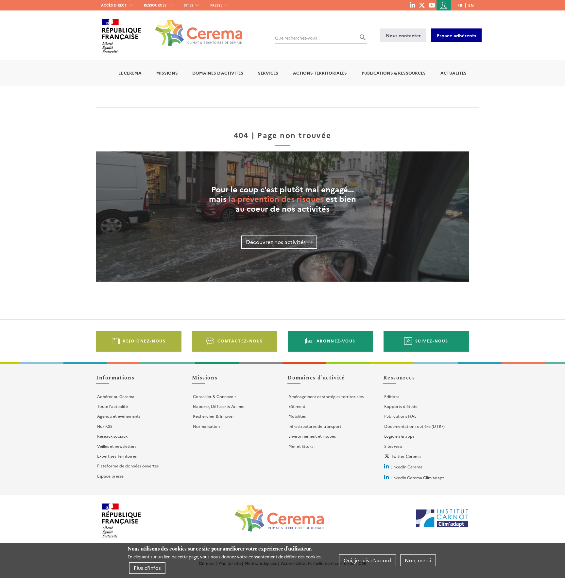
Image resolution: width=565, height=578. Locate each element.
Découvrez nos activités (276, 241)
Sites (188, 5)
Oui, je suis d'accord (367, 560)
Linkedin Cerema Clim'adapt (417, 477)
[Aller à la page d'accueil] (195, 28)
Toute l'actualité (112, 406)
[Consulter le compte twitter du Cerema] (422, 5)
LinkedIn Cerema (406, 466)
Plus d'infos (147, 567)
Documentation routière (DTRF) (414, 426)
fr (459, 5)
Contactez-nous (240, 340)
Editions (391, 396)
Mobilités (297, 416)
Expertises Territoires (117, 456)
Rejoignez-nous (144, 340)
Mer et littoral (301, 446)
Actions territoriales (320, 73)
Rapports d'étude (401, 406)
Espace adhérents (456, 35)
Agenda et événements (118, 416)
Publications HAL (400, 416)
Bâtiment (296, 406)
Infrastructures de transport (314, 426)
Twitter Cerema (406, 456)
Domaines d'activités (217, 73)
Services (268, 73)
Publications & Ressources (394, 73)
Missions (167, 73)
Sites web (393, 446)
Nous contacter (403, 35)
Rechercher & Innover (213, 416)
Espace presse (110, 476)
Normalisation (206, 426)
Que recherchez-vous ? (297, 37)
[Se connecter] (444, 5)
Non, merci (418, 560)
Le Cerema (130, 73)
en (471, 5)
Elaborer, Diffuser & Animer (219, 406)
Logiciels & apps (399, 436)
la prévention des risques (276, 198)
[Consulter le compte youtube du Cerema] (431, 5)
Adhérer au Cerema (115, 396)
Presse (216, 5)
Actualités (453, 73)
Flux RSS (104, 426)
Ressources (155, 5)
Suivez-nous (432, 340)
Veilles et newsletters (116, 446)
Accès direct (114, 5)
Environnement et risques (312, 436)
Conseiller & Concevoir (214, 396)
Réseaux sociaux (112, 436)
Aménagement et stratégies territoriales (326, 396)
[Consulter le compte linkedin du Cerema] (412, 5)
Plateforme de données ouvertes (128, 465)
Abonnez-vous (336, 340)
